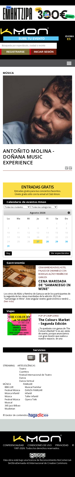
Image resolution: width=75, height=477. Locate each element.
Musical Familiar (33, 387)
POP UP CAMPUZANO (48, 315)
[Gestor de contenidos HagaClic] (38, 415)
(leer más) (9, 301)
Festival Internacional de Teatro (35, 374)
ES (69, 39)
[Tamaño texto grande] (70, 167)
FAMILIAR (27, 384)
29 (56, 241)
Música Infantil (12, 393)
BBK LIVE (9, 387)
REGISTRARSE (15, 51)
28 (47, 241)
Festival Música (12, 390)
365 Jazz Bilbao (12, 405)
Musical (8, 402)
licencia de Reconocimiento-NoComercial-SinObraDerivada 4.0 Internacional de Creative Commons (40, 462)
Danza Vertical (26, 381)
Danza (22, 377)
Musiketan (10, 408)
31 (8, 246)
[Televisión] (31, 361)
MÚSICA (7, 384)
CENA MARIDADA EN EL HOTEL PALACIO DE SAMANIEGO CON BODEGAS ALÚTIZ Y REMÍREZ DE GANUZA (53, 272)
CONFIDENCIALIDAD (13, 445)
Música (8, 396)
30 (66, 241)
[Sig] (69, 213)
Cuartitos (24, 371)
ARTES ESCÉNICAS (26, 365)
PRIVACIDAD (61, 445)
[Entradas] (43, 361)
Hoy (8, 253)
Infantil (28, 393)
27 (38, 241)
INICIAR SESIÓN (44, 51)
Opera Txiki (31, 399)
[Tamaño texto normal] (66, 167)
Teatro (22, 368)
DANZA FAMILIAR (33, 390)
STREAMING (9, 365)
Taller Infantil (31, 396)
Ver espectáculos (60, 253)
